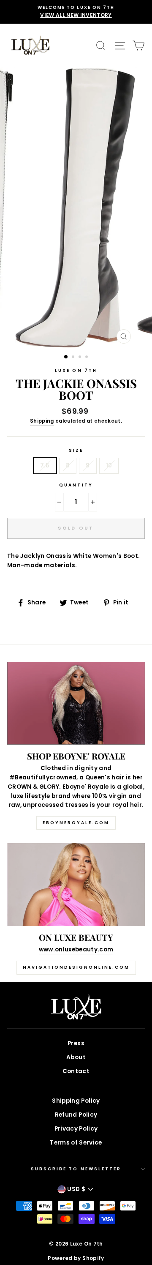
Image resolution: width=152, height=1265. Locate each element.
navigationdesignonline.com (76, 967)
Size (76, 450)
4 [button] (87, 357)
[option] (76, 11)
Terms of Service (76, 1143)
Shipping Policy (76, 1101)
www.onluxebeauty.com (76, 949)
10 (109, 466)
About (76, 1057)
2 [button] (74, 357)
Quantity (75, 485)
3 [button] (81, 357)
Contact (76, 1071)
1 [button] (66, 357)
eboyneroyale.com (76, 823)
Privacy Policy (76, 1129)
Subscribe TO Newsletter (76, 1169)
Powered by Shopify (76, 1258)
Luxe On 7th (76, 370)
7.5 (45, 466)
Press (76, 1043)
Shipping (42, 421)
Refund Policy (76, 1115)
